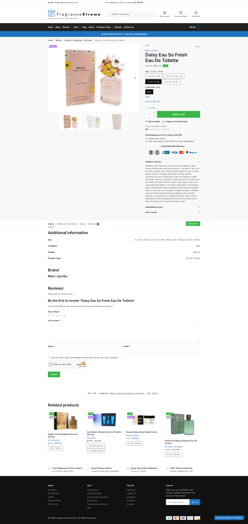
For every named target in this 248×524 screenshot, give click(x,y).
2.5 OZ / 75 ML (153, 82)
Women (59, 40)
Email (127, 346)
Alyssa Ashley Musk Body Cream (141, 432)
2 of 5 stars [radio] (53, 315)
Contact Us (92, 500)
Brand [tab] (82, 224)
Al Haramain (54, 440)
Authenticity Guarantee (97, 497)
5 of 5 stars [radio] (64, 315)
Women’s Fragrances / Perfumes (78, 40)
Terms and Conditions (97, 504)
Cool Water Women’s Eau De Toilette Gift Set (104, 433)
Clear (147, 96)
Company (52, 490)
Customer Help (180, 16)
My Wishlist (53, 493)
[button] (195, 27)
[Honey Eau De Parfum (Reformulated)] (196, 46)
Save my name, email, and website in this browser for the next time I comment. (84, 357)
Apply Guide (151, 212)
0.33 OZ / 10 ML (153, 76)
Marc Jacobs (151, 50)
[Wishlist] (79, 415)
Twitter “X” (132, 493)
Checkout (196, 16)
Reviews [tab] (93, 224)
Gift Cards (52, 504)
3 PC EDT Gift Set (96, 446)
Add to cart (178, 114)
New (149, 92)
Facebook (131, 490)
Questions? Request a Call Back (229, 518)
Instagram (131, 497)
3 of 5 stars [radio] (57, 315)
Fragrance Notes (154, 207)
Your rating (54, 311)
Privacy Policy (54, 500)
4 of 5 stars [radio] (60, 315)
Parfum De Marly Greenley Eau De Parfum (181, 442)
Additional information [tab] (67, 224)
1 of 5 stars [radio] (49, 315)
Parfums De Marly (174, 446)
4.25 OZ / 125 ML (171, 82)
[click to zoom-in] (93, 78)
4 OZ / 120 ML (55, 448)
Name (51, 346)
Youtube (130, 504)
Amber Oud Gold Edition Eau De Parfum (63, 435)
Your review (54, 320)
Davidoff (91, 438)
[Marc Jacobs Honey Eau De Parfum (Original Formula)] (198, 46)
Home (50, 40)
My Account (165, 16)
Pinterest (131, 500)
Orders (51, 497)
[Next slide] (135, 78)
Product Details (153, 162)
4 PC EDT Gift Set (96, 451)
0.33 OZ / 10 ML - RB (173, 76)
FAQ (89, 507)
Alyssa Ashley (132, 435)
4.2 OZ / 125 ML (173, 455)
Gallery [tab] (51, 224)
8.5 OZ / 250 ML (134, 443)
